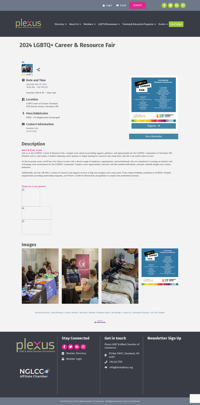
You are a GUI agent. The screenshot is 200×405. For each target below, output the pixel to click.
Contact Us (127, 313)
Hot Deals (83, 313)
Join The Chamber (158, 313)
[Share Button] (38, 69)
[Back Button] (23, 62)
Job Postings (116, 313)
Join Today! (176, 24)
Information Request (141, 313)
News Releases (57, 313)
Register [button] (152, 125)
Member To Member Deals (99, 313)
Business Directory (42, 313)
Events (162, 24)
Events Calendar (71, 313)
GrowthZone (134, 401)
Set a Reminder (153, 136)
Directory (59, 24)
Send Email (31, 131)
